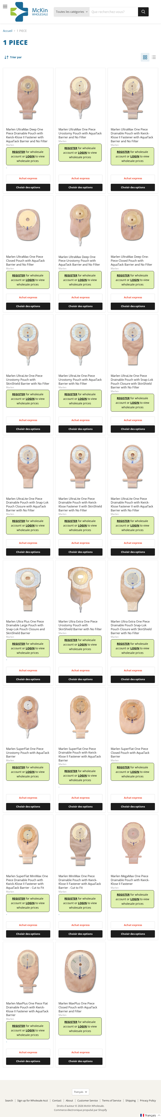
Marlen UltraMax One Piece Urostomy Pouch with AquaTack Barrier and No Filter (80, 133)
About (69, 1100)
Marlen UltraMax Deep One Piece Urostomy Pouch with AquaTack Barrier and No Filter (79, 260)
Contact (56, 1100)
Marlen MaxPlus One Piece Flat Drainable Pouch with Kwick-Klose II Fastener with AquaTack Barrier (27, 1009)
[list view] (153, 57)
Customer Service (87, 1100)
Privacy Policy (148, 1100)
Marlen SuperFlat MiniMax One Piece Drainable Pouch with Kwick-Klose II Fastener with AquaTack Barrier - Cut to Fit (27, 882)
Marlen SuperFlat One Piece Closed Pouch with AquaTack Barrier (130, 752)
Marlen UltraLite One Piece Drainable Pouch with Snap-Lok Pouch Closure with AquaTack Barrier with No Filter (27, 504)
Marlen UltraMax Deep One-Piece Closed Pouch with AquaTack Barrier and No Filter (131, 260)
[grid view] (145, 57)
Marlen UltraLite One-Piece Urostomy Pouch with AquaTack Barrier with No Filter (80, 379)
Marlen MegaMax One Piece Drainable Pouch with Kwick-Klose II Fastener (130, 880)
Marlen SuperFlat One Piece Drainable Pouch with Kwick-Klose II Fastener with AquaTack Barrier (80, 754)
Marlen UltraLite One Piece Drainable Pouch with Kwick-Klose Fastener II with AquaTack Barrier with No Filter (132, 504)
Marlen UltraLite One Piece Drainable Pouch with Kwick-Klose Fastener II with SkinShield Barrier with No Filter (80, 504)
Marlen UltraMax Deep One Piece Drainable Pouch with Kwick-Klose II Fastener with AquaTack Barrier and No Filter (27, 135)
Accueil (7, 30)
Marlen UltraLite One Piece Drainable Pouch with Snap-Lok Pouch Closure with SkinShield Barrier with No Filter (132, 381)
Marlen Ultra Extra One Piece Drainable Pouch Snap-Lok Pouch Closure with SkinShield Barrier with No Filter (131, 627)
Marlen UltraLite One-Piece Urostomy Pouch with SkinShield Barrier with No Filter (27, 379)
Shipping (130, 1100)
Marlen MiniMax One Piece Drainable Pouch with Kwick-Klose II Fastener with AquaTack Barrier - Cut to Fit (80, 882)
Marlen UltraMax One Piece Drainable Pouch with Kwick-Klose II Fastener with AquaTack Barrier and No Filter (132, 135)
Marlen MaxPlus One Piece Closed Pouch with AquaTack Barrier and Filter (78, 1007)
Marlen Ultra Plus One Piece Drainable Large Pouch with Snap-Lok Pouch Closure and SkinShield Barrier (25, 627)
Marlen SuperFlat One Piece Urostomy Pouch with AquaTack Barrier (27, 752)
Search (9, 1100)
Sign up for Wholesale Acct (32, 1100)
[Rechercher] (143, 11)
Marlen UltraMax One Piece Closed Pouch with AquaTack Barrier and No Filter (25, 260)
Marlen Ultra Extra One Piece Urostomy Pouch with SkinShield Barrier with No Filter (80, 625)
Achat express (28, 178)
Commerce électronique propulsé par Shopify (80, 1110)
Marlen (10, 145)
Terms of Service (111, 1100)
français (78, 1092)
